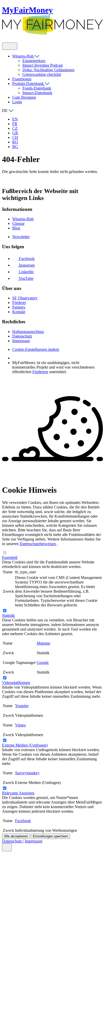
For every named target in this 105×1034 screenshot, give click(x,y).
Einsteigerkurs (33, 61)
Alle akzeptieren (16, 836)
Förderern (40, 372)
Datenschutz (12, 841)
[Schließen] (7, 847)
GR (15, 133)
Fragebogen (21, 79)
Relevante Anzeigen (18, 793)
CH (15, 137)
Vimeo (20, 725)
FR (14, 124)
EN (15, 119)
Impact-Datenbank (37, 93)
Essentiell (9, 557)
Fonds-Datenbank (36, 88)
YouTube (25, 278)
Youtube (22, 706)
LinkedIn (26, 272)
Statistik (8, 615)
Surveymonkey (27, 773)
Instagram (26, 265)
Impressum (33, 841)
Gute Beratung (24, 97)
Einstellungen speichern (50, 836)
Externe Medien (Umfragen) (25, 745)
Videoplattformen (16, 682)
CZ (15, 128)
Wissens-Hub (23, 56)
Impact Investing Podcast (42, 65)
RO (15, 142)
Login (17, 102)
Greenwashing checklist (41, 74)
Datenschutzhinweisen (38, 544)
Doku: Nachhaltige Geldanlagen (48, 70)
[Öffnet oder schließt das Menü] (9, 46)
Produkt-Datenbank (28, 83)
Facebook (26, 258)
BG (15, 146)
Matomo (43, 643)
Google (43, 662)
